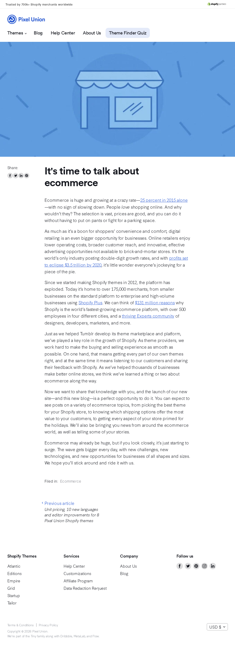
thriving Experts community (148, 316)
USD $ (215, 627)
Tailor (12, 603)
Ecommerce (70, 481)
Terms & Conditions (20, 625)
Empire (13, 581)
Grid (11, 588)
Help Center (63, 33)
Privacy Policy (48, 625)
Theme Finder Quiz (127, 33)
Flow (95, 636)
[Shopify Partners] (216, 4)
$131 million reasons (155, 302)
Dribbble (66, 636)
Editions (14, 573)
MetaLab (79, 636)
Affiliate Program (78, 581)
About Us (92, 33)
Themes (15, 33)
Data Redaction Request (85, 588)
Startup (13, 595)
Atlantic (13, 566)
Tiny (33, 636)
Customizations (77, 573)
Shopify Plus (90, 302)
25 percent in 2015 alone (164, 200)
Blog (38, 33)
